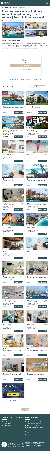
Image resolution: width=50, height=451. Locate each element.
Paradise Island (26, 7)
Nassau (20, 7)
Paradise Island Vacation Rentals (7, 422)
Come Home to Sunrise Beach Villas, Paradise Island (36, 431)
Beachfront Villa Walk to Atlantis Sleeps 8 (35, 228)
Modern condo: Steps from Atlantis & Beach (12, 301)
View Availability (19, 112)
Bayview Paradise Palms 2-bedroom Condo (12, 350)
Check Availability (25, 65)
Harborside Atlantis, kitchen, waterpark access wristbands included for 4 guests (37, 422)
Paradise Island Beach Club (9, 156)
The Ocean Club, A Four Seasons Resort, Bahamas (35, 428)
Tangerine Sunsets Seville (8, 180)
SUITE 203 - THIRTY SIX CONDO (33, 107)
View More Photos (7, 35)
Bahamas (15, 7)
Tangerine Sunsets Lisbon (8, 204)
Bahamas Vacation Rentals (8, 426)
